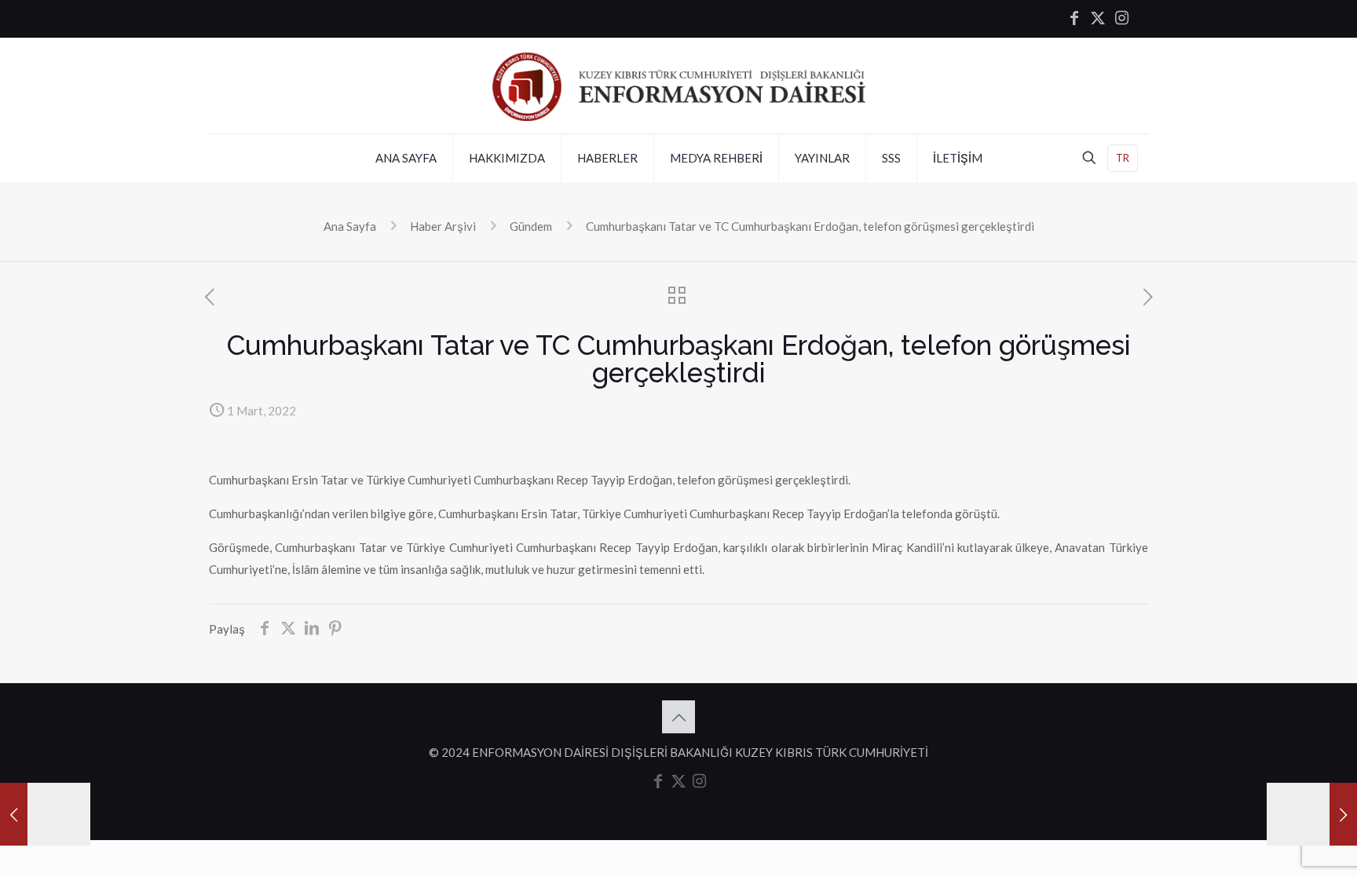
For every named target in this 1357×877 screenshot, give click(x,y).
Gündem (531, 226)
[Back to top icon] (678, 716)
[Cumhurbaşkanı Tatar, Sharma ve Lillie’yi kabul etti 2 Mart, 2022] (1312, 814)
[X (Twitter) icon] (1098, 19)
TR (1122, 158)
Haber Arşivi (443, 226)
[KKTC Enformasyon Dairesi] (678, 85)
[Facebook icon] (1074, 19)
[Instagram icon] (1121, 19)
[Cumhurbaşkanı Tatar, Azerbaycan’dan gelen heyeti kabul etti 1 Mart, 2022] (45, 814)
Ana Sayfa (350, 226)
